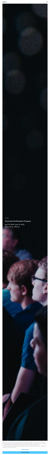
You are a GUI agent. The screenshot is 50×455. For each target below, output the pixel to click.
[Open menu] (47, 2)
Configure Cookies (25, 449)
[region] (25, 448)
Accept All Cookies (25, 452)
